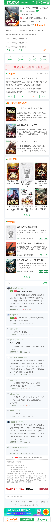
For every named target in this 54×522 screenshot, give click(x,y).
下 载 (44, 96)
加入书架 (43, 519)
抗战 (41, 271)
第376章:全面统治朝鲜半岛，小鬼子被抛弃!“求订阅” (35, 18)
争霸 (8, 50)
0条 (26, 323)
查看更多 (27, 215)
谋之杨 (25, 11)
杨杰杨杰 (13, 288)
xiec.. (12, 411)
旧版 (36, 502)
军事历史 (32, 11)
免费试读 (28, 519)
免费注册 (29, 489)
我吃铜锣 (22, 255)
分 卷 (10, 96)
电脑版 (43, 502)
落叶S (12, 329)
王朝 (41, 255)
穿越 (46, 238)
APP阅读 (13, 519)
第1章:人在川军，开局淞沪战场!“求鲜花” (22, 78)
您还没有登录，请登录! (15, 489)
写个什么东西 (15, 343)
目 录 (21, 96)
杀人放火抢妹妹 (16, 358)
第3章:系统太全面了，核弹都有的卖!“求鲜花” (23, 85)
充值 (17, 502)
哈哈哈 (13, 315)
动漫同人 (30, 238)
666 (11, 380)
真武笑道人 (14, 422)
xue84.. (13, 340)
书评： (10, 283)
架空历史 (30, 271)
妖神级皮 (22, 238)
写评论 (45, 283)
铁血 (14, 50)
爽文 (41, 238)
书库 (11, 502)
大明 (46, 255)
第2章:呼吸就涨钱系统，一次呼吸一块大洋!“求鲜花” (26, 82)
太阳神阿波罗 (15, 448)
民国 (46, 271)
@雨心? (13, 394)
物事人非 (22, 271)
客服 (30, 502)
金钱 (20, 50)
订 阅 (32, 96)
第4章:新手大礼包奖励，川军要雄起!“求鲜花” (23, 89)
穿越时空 (30, 255)
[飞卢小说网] (13, 3)
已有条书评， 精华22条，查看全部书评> (27, 457)
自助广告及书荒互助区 (22, 291)
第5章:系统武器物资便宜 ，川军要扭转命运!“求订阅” (26, 92)
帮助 (23, 502)
